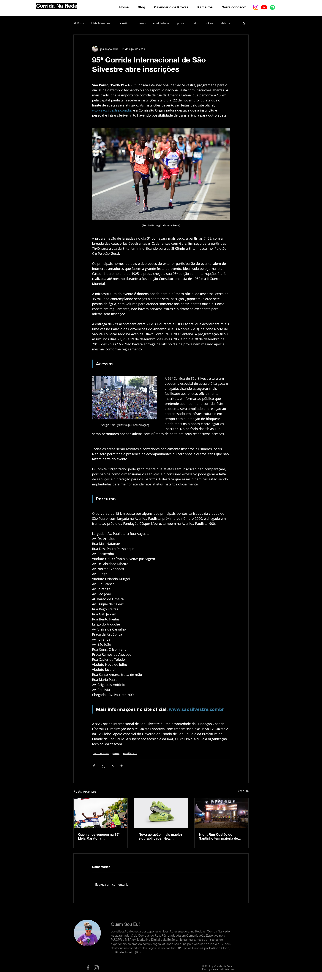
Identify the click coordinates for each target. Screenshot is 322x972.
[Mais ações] (227, 49)
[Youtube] (264, 7)
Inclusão (123, 23)
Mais (223, 23)
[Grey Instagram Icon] (96, 968)
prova (180, 23)
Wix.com (230, 969)
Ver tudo (243, 791)
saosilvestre (130, 753)
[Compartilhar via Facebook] (94, 766)
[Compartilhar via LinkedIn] (112, 766)
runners (141, 23)
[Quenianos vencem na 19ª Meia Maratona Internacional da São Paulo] (100, 813)
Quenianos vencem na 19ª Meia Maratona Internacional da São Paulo (99, 836)
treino (195, 23)
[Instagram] (255, 7)
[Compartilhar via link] (121, 766)
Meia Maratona (100, 23)
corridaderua (161, 23)
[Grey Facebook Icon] (88, 968)
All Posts (78, 23)
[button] (244, 23)
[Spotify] (272, 7)
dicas (209, 23)
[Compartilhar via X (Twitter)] (103, 766)
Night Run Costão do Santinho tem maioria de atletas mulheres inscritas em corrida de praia (219, 836)
